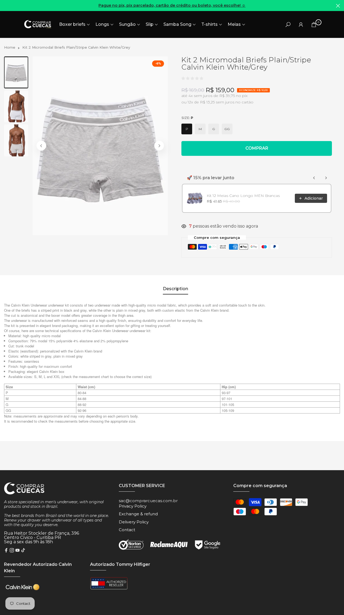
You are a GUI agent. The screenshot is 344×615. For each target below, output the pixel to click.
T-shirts (209, 24)
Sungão (127, 24)
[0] (314, 24)
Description (175, 288)
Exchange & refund (138, 513)
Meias (234, 24)
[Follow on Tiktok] (23, 550)
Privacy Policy (132, 506)
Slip (149, 24)
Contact (127, 529)
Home (9, 47)
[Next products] (326, 178)
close (6, 6)
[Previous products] (314, 178)
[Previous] (41, 145)
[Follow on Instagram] (12, 550)
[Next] (159, 145)
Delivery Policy (134, 521)
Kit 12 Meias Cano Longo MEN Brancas (243, 195)
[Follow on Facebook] (6, 550)
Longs (102, 24)
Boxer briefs (72, 24)
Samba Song (177, 24)
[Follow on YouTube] (17, 550)
